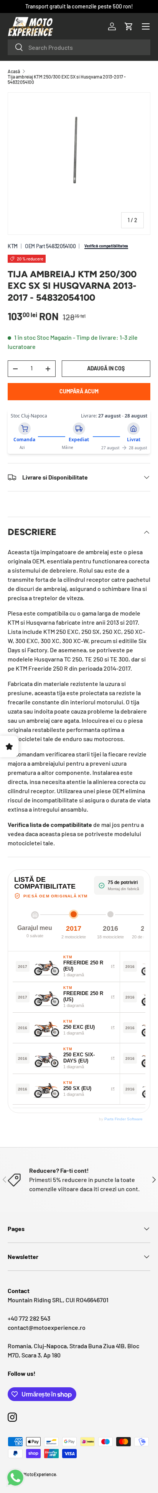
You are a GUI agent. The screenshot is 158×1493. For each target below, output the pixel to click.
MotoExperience (39, 1474)
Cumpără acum (79, 391)
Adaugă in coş (106, 368)
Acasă (14, 71)
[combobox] (79, 47)
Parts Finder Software (123, 1119)
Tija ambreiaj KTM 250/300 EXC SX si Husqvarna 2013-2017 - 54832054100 (67, 79)
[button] (128, 26)
